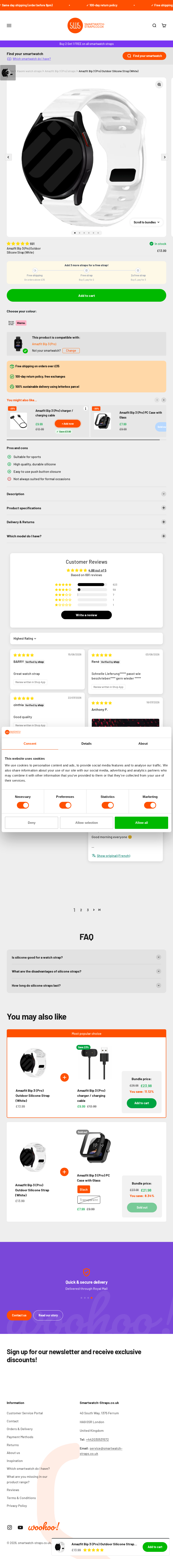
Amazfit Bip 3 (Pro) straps (60, 71)
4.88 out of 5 (97, 570)
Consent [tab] (30, 743)
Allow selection (86, 822)
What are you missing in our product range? (27, 1479)
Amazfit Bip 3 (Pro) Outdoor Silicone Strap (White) (108, 71)
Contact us (19, 1315)
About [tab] (143, 743)
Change (71, 350)
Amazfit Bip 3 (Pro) (44, 344)
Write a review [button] (86, 615)
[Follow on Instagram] (9, 1527)
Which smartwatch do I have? (32, 59)
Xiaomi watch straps (29, 71)
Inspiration (15, 1461)
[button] (18, 243)
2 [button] (81, 910)
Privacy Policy (17, 1506)
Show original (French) (113, 856)
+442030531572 (97, 1439)
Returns (13, 1445)
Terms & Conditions (21, 1498)
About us (13, 1453)
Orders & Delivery (20, 1429)
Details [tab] (86, 743)
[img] (24, 655)
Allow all (141, 822)
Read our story (48, 1315)
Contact (13, 1421)
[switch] (65, 805)
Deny (31, 822)
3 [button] (88, 910)
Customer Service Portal (25, 1413)
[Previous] (156, 400)
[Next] (163, 400)
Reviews (13, 1490)
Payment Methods (20, 1437)
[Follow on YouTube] (20, 1527)
